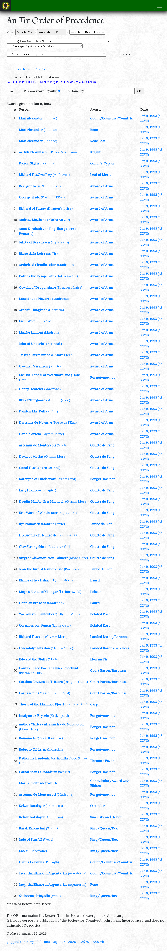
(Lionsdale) (55, 749)
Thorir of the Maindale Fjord (41, 704)
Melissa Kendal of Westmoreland (44, 375)
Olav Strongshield (33, 546)
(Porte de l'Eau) (53, 197)
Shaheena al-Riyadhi (34, 896)
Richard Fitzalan (31, 636)
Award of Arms (102, 186)
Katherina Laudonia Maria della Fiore (48, 758)
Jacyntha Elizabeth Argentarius (43, 873)
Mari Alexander (31, 118)
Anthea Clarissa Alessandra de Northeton (51, 724)
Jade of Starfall (30, 839)
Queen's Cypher (102, 163)
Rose (94, 130)
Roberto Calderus (32, 749)
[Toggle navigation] (159, 6)
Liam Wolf (27, 321)
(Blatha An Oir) (58, 220)
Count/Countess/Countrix (111, 118)
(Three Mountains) (63, 152)
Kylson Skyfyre (30, 163)
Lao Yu (24, 851)
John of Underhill (32, 344)
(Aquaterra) (60, 242)
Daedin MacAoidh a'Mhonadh (41, 501)
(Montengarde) (58, 400)
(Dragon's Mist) (76, 682)
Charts (40, 69)
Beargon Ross (30, 186)
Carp (94, 704)
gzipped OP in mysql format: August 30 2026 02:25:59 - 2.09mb (55, 942)
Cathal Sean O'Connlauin (38, 772)
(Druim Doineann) (66, 783)
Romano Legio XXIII (34, 738)
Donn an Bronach (32, 603)
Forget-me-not (102, 377)
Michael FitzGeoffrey (35, 174)
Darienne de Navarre (35, 422)
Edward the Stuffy (33, 659)
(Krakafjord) (59, 715)
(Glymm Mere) (62, 355)
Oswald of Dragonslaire (37, 287)
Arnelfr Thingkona (33, 310)
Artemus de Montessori (37, 445)
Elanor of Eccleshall (34, 580)
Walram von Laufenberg (38, 614)
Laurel (95, 580)
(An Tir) (52, 253)
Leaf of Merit (100, 174)
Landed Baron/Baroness (109, 636)
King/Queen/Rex (104, 828)
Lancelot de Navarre (35, 299)
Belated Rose (100, 614)
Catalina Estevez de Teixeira (41, 682)
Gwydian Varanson (33, 366)
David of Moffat (31, 456)
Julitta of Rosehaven (34, 242)
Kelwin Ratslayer (32, 806)
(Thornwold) (51, 186)
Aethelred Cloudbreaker (37, 265)
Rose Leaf (97, 141)
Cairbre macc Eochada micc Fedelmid (48, 668)
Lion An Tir (99, 659)
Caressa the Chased (34, 693)
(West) (48, 839)
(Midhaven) (61, 174)
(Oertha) (48, 163)
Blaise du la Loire (32, 253)
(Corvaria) (56, 310)
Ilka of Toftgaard (32, 400)
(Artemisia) (54, 806)
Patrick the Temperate (36, 276)
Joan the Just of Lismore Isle (41, 569)
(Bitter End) (51, 468)
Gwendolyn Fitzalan (34, 648)
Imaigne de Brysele (34, 715)
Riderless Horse (19, 69)
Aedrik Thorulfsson (34, 152)
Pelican (95, 592)
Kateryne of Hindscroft (37, 479)
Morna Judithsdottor (35, 783)
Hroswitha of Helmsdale (38, 535)
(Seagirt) (49, 490)
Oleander (97, 806)
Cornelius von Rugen (35, 625)
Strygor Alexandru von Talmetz (43, 558)
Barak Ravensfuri (32, 828)
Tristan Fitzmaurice (34, 355)
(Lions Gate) (44, 321)
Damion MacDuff (32, 411)
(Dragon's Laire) (60, 208)
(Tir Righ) (52, 862)
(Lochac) (50, 118)
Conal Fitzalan (30, 468)
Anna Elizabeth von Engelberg (42, 229)
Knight (95, 152)
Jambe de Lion (101, 524)
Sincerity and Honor (106, 817)
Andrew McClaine (32, 220)
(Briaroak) (54, 344)
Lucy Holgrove (30, 490)
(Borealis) (71, 569)
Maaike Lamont (31, 332)
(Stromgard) (66, 479)
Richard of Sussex (32, 208)
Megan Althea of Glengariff (40, 592)
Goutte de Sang (102, 445)
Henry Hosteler (31, 389)
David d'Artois (30, 434)
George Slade (29, 197)
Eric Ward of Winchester (38, 513)
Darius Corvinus (31, 862)
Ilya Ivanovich (29, 524)
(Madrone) (65, 265)
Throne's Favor (102, 761)
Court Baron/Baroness (108, 670)
